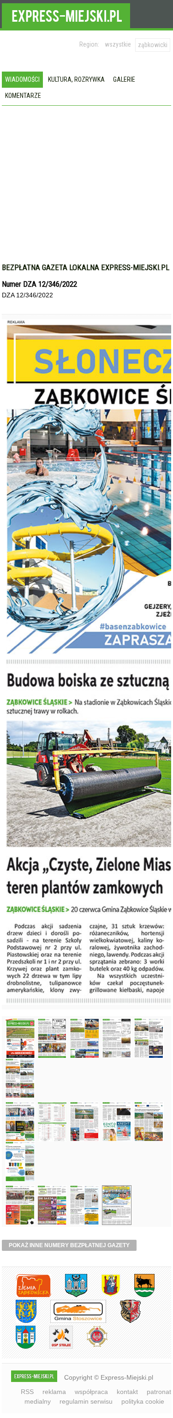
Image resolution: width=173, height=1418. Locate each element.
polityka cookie (142, 1401)
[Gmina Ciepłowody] (137, 1295)
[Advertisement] (87, 193)
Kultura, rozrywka (76, 79)
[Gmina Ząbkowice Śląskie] (69, 1295)
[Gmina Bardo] (103, 1295)
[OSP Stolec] (54, 1347)
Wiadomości (22, 79)
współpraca (91, 1391)
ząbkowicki (152, 44)
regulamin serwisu (86, 1401)
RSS (27, 1391)
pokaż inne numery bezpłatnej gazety (69, 1245)
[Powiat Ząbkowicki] (26, 1295)
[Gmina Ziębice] (19, 1347)
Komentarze (23, 95)
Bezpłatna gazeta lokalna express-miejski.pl (85, 267)
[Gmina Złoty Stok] (123, 1321)
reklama (54, 1391)
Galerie (124, 79)
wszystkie (118, 44)
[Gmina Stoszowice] (71, 1321)
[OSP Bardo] (90, 1345)
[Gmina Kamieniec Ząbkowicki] (19, 1321)
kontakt (127, 1391)
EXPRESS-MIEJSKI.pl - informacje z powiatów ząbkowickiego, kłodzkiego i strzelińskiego (66, 14)
